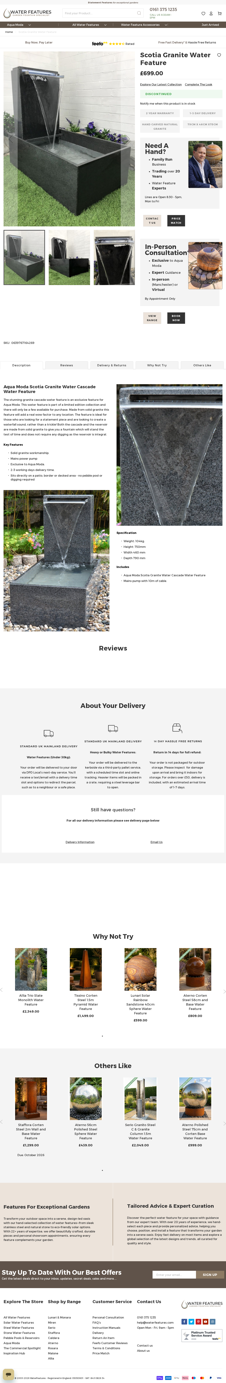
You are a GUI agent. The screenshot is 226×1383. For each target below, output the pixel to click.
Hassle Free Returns (202, 42)
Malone (53, 1353)
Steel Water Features (19, 1327)
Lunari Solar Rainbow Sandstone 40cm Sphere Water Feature (140, 1004)
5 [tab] (123, 1036)
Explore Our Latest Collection (161, 84)
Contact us (152, 220)
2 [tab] (107, 1036)
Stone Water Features (19, 1332)
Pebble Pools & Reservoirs (22, 1338)
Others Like (202, 365)
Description (21, 365)
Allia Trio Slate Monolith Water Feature (31, 1000)
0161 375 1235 (146, 1317)
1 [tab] (102, 1036)
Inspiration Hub (14, 1353)
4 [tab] (118, 1036)
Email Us (157, 842)
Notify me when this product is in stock (167, 103)
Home (9, 31)
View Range (152, 318)
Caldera (53, 1338)
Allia (51, 1358)
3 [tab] (113, 1036)
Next (224, 992)
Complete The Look (198, 84)
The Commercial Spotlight (22, 1348)
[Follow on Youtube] (205, 1322)
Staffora (54, 1332)
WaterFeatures (38, 1378)
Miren (52, 1322)
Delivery (98, 1332)
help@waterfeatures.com (155, 1322)
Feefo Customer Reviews (110, 1343)
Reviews (66, 365)
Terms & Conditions (107, 1348)
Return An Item (103, 1338)
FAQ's (97, 1322)
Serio (51, 1327)
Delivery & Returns (111, 365)
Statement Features (100, 2)
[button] (11, 138)
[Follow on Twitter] (191, 1322)
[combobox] (103, 13)
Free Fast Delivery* (171, 42)
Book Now (176, 318)
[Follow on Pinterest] (198, 1322)
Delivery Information (80, 842)
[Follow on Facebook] (184, 1322)
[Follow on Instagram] (212, 1322)
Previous (1, 990)
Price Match (176, 220)
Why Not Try (157, 365)
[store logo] (27, 13)
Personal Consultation (108, 1317)
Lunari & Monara (59, 1317)
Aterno (53, 1343)
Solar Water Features (19, 1322)
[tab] (113, 396)
